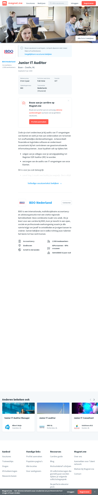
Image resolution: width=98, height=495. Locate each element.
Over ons (78, 456)
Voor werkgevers (33, 471)
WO (21, 88)
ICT (56, 81)
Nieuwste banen (9, 476)
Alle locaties (31, 466)
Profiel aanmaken (38, 122)
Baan (20, 67)
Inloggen (74, 3)
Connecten (67, 203)
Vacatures (30, 3)
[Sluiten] (95, 492)
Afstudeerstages (9, 471)
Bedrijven (41, 3)
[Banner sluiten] (68, 101)
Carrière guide (56, 456)
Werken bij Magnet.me (84, 469)
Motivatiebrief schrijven (60, 466)
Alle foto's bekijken (86, 38)
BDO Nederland (8, 61)
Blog (52, 461)
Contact (77, 473)
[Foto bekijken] (32, 24)
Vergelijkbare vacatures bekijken (38, 54)
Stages (5, 466)
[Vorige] (90, 399)
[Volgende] (94, 399)
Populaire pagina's (34, 461)
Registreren (89, 3)
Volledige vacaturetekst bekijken (43, 183)
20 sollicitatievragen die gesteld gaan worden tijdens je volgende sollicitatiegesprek (60, 475)
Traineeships (7, 461)
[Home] (12, 3)
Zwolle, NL (30, 67)
